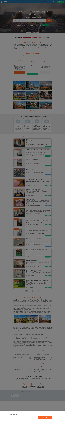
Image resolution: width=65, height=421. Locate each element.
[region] (32, 416)
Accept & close (44, 417)
